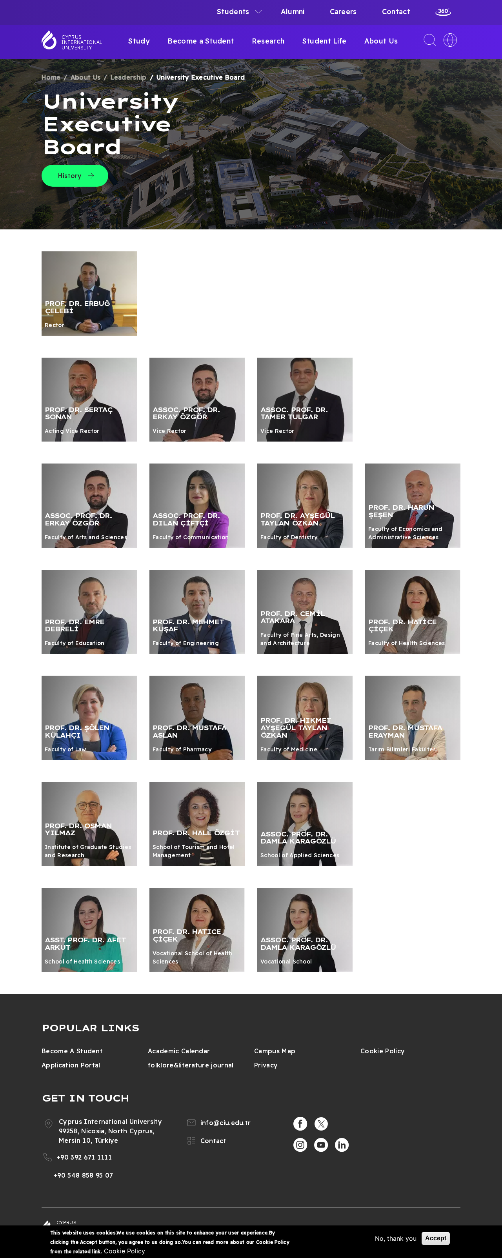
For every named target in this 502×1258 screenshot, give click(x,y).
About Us (381, 40)
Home (51, 77)
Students (233, 11)
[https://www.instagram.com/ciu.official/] (300, 1145)
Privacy (266, 1065)
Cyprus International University (82, 42)
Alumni (293, 11)
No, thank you (396, 1238)
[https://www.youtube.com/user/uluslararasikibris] (321, 1145)
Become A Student (72, 1051)
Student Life (324, 40)
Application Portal (71, 1065)
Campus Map (274, 1051)
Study (139, 40)
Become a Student (200, 40)
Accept (435, 1238)
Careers (343, 11)
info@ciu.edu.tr (225, 1123)
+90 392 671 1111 (84, 1157)
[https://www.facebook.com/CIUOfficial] (300, 1124)
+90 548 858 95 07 (83, 1175)
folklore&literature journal (191, 1065)
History (70, 176)
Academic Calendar (179, 1051)
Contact (396, 11)
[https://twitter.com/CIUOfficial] (321, 1124)
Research (268, 40)
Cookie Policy (382, 1051)
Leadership (129, 77)
